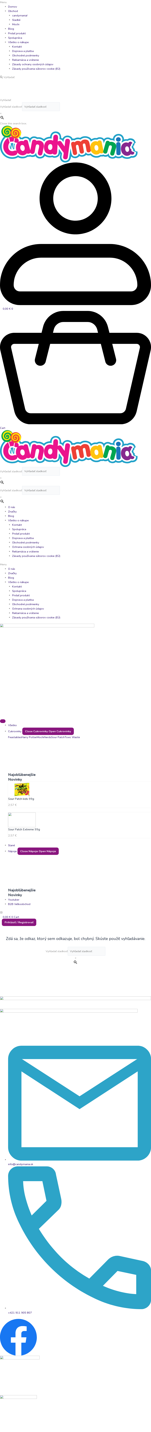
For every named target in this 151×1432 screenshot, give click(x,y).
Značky (12, 511)
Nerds (47, 737)
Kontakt (17, 46)
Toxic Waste (72, 737)
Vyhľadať (5, 100)
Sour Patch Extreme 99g (24, 829)
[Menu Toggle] (3, 721)
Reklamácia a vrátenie (25, 60)
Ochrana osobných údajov (28, 547)
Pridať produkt (17, 33)
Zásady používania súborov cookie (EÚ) (36, 69)
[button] (75, 2)
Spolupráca (15, 38)
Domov (12, 6)
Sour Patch (58, 737)
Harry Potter (29, 737)
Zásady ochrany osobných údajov (32, 64)
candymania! (19, 15)
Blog (11, 29)
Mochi (15, 24)
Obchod (13, 11)
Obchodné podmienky (25, 55)
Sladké (16, 20)
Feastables (15, 737)
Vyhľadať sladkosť (11, 106)
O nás (11, 507)
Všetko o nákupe (18, 42)
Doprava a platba (23, 51)
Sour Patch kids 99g (21, 799)
